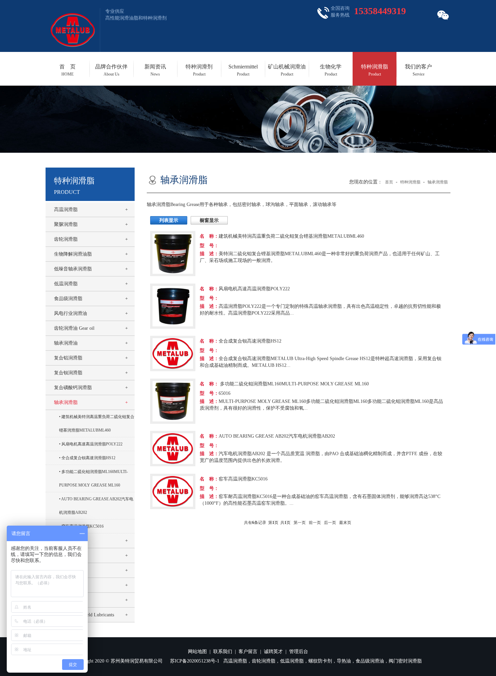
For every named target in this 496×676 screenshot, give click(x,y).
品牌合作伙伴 (111, 70)
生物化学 (330, 70)
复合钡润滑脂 (68, 372)
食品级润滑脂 (68, 298)
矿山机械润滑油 (287, 70)
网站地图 (197, 651)
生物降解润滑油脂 (73, 254)
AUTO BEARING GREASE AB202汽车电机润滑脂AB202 (96, 506)
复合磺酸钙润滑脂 (73, 387)
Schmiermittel (243, 70)
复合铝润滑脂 (68, 357)
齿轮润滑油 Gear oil (74, 328)
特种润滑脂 (374, 70)
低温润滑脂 (66, 283)
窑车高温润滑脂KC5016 (82, 526)
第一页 (300, 522)
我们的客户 (418, 70)
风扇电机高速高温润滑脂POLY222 (91, 444)
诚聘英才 (273, 651)
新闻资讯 (155, 70)
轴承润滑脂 (66, 402)
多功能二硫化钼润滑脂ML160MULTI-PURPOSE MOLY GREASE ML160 (93, 478)
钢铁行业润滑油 (70, 599)
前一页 (315, 522)
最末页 (345, 522)
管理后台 (298, 651)
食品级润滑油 (68, 585)
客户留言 (248, 651)
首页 (389, 182)
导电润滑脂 (66, 555)
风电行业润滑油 (70, 313)
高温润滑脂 (66, 209)
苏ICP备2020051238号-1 (194, 661)
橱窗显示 (209, 220)
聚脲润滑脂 (66, 224)
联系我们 (222, 651)
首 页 (67, 70)
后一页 (330, 522)
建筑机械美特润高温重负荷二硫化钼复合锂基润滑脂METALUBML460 (96, 423)
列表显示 (168, 220)
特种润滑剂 (199, 70)
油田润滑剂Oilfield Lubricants (84, 614)
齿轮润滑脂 (66, 239)
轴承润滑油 (66, 343)
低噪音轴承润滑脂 (73, 268)
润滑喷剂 (63, 570)
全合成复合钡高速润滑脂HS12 (88, 457)
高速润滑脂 (66, 540)
